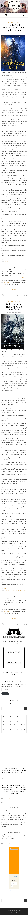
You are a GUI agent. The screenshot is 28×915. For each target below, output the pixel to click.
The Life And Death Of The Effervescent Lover (15, 590)
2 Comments (17, 33)
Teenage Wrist (7, 259)
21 (17, 726)
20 (14, 726)
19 (10, 726)
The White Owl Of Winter (13, 587)
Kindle (18, 278)
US (13, 607)
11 (6, 724)
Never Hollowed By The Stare (14, 5)
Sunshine (9, 258)
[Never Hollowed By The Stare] (6, 15)
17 (3, 726)
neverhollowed (7, 295)
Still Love (7, 261)
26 (10, 729)
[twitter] (11, 912)
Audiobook (23, 278)
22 (21, 726)
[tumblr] (14, 912)
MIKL (5, 588)
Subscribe (5, 693)
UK (15, 607)
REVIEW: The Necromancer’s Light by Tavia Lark (14, 27)
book (9, 22)
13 (14, 724)
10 (3, 724)
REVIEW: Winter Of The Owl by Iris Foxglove (14, 306)
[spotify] (16, 912)
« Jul (2, 735)
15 (21, 724)
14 (17, 724)
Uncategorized (15, 22)
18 (6, 726)
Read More (14, 289)
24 (3, 729)
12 (10, 724)
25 (6, 729)
